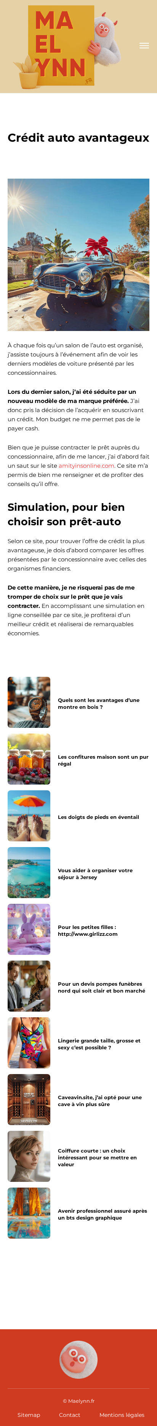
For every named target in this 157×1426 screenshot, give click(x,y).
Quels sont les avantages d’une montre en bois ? (98, 703)
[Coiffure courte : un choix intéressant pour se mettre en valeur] (29, 1156)
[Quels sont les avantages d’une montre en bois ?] (29, 702)
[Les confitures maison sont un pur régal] (29, 759)
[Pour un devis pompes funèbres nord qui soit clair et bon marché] (29, 986)
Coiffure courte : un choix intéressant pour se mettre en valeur (97, 1157)
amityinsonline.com (86, 465)
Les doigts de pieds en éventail (98, 817)
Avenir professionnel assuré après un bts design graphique (38, 1282)
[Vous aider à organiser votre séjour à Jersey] (29, 872)
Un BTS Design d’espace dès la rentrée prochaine (109, 1282)
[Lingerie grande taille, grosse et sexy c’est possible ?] (29, 1042)
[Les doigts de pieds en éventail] (29, 815)
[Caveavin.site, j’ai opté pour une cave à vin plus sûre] (29, 1099)
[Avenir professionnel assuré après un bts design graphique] (29, 1213)
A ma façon (78, 121)
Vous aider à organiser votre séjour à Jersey (95, 873)
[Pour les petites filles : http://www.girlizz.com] (29, 929)
